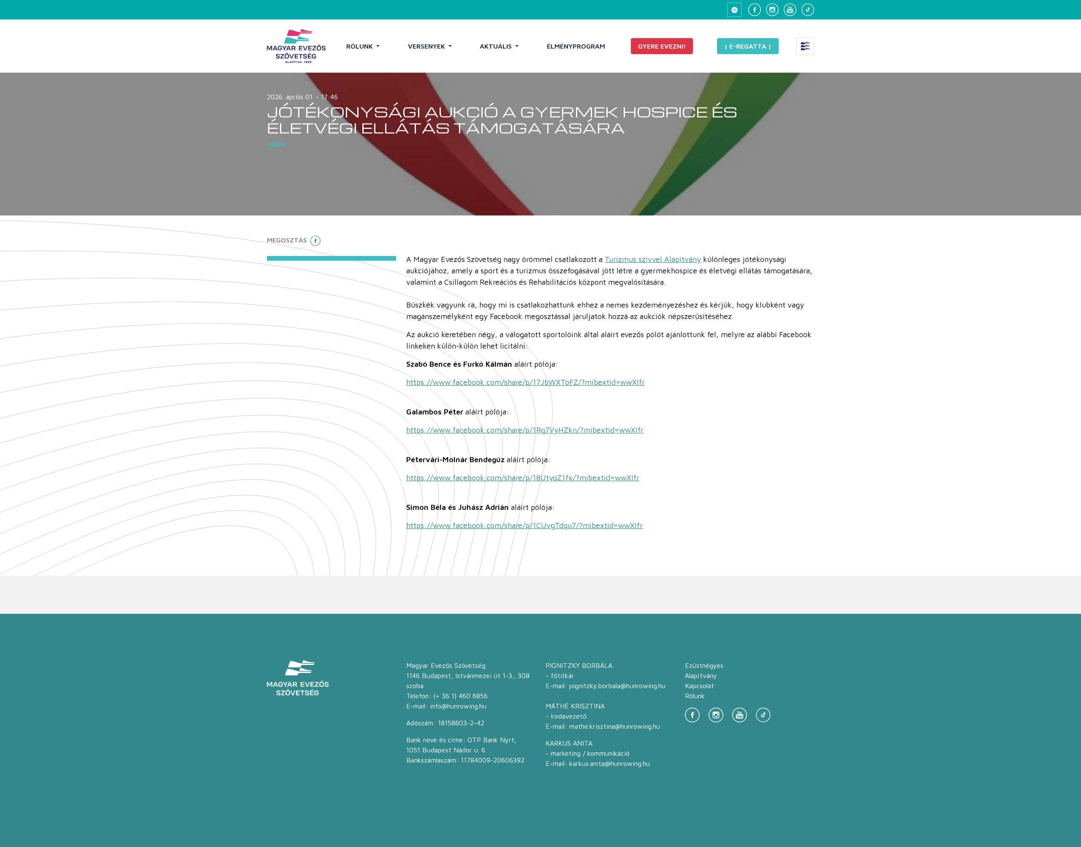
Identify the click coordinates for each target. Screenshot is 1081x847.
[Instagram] (772, 9)
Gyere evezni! (662, 46)
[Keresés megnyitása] (734, 10)
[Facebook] (754, 9)
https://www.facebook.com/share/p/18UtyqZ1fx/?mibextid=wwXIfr (522, 477)
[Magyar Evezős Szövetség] (296, 46)
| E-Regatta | (747, 46)
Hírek (276, 144)
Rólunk (360, 46)
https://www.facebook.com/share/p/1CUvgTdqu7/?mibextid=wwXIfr (524, 525)
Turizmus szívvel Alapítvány (653, 259)
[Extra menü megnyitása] (805, 46)
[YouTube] (790, 9)
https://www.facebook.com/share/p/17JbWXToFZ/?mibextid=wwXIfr (525, 382)
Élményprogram (576, 46)
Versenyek (427, 46)
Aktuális (496, 46)
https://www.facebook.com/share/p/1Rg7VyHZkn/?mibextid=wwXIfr (525, 429)
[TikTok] (807, 9)
